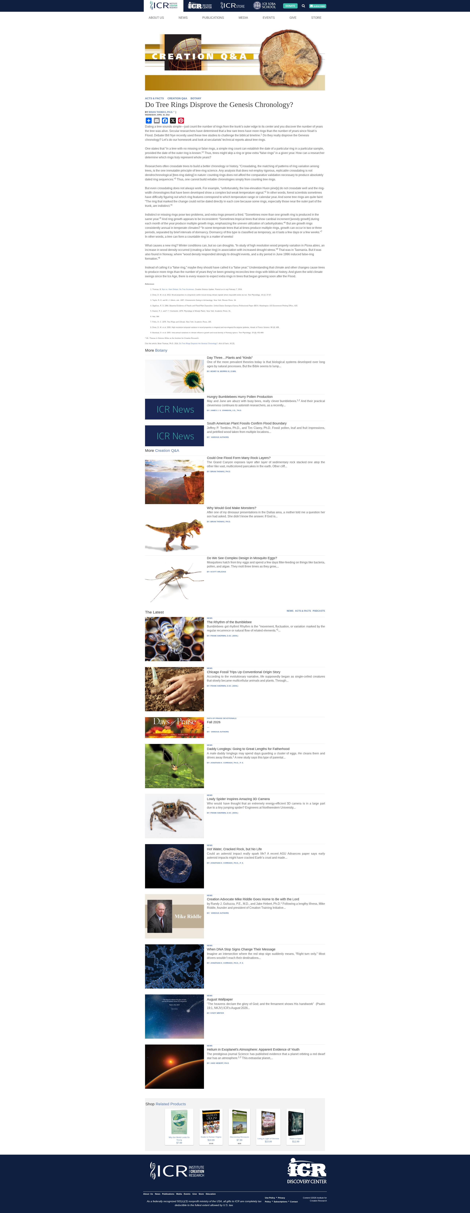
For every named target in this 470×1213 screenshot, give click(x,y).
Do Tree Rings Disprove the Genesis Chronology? (198, 343)
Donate (290, 5)
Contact (294, 1201)
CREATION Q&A (177, 98)
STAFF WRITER (217, 1013)
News (183, 17)
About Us (156, 17)
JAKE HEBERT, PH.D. (219, 1063)
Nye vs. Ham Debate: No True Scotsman (178, 289)
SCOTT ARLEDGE (218, 572)
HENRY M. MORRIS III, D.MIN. (223, 371)
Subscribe (319, 6)
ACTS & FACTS (154, 98)
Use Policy (270, 1197)
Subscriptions (280, 1201)
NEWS (290, 611)
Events (269, 17)
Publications (213, 17)
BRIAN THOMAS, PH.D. (220, 472)
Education (211, 1194)
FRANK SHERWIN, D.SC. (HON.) (224, 636)
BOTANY (196, 98)
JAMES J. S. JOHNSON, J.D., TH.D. (226, 410)
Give (293, 17)
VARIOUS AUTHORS (219, 437)
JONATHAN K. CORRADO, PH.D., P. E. (227, 763)
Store (316, 17)
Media (243, 17)
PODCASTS (319, 611)
